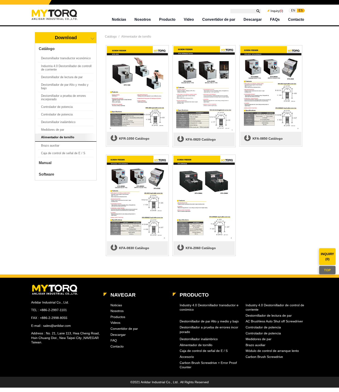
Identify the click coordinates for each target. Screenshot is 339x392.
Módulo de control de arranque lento (272, 351)
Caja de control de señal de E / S (63, 153)
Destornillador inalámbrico (58, 122)
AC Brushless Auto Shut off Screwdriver (274, 321)
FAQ (113, 340)
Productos (117, 317)
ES (301, 10)
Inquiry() (277, 10)
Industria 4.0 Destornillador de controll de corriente (66, 67)
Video (189, 19)
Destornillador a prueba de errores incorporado (63, 97)
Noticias (119, 19)
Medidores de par (52, 129)
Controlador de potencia (57, 107)
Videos (115, 322)
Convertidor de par (218, 19)
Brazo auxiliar (50, 145)
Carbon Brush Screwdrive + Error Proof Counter (208, 365)
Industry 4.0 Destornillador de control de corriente (275, 307)
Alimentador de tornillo (57, 137)
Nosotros (142, 19)
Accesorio (187, 357)
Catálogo (47, 49)
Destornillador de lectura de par (62, 77)
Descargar (253, 19)
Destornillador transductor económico (66, 58)
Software (46, 174)
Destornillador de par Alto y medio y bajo (65, 86)
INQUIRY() (327, 256)
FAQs (275, 19)
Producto (167, 19)
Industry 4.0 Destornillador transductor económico (209, 307)
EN (293, 10)
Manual (45, 163)
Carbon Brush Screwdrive (264, 357)
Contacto (296, 19)
